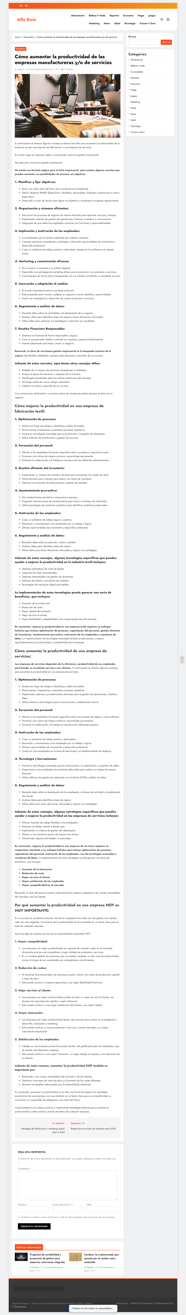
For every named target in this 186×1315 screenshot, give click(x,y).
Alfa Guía (26, 19)
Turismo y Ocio (147, 23)
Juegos (152, 15)
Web (89, 1204)
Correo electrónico (62, 1204)
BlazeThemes (20, 1306)
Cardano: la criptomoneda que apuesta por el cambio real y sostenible (101, 1258)
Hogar (141, 15)
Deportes (114, 15)
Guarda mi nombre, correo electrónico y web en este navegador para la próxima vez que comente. (68, 1217)
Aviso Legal (122, 1303)
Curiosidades (137, 71)
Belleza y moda (97, 15)
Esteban (20, 69)
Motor (107, 23)
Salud (117, 23)
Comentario (24, 1168)
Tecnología (129, 23)
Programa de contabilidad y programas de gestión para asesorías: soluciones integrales (47, 1258)
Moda (133, 108)
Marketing (94, 23)
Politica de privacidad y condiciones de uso (151, 1303)
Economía (128, 15)
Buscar (132, 36)
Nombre (23, 1204)
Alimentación (78, 15)
